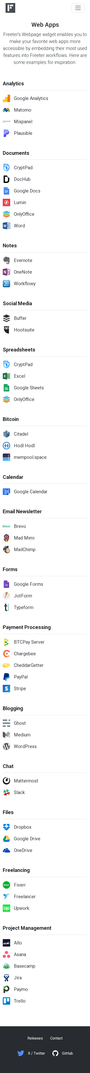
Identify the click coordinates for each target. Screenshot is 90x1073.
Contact (56, 1038)
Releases (35, 1038)
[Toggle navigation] (78, 8)
